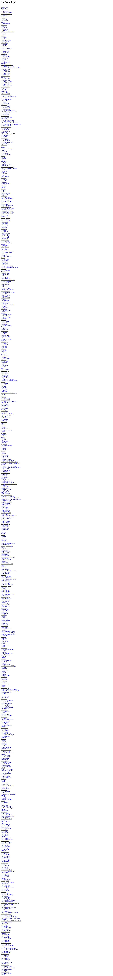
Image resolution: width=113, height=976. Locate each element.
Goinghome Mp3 (5, 528)
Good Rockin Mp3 (5, 944)
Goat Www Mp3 (5, 165)
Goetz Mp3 (3, 424)
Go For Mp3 (4, 19)
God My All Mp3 (5, 247)
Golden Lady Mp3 (5, 597)
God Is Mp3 (4, 229)
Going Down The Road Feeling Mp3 (10, 497)
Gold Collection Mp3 (6, 551)
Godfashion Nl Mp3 (5, 336)
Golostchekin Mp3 (5, 664)
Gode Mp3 (3, 333)
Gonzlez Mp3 (4, 792)
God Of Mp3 (4, 248)
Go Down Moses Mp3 (6, 12)
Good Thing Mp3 (5, 958)
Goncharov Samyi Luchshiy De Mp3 (10, 690)
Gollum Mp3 (4, 656)
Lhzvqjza (3, 327)
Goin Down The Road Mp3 (7, 460)
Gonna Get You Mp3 (6, 766)
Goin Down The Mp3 (6, 459)
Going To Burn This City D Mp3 (9, 515)
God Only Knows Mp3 (6, 256)
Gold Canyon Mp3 (5, 544)
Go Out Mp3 (4, 45)
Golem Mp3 (4, 638)
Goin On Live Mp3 (5, 473)
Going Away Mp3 (5, 486)
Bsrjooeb (3, 754)
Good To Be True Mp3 (6, 973)
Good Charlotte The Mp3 (7, 839)
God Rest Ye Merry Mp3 (7, 266)
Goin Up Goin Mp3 (5, 479)
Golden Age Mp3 (5, 569)
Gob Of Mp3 (4, 174)
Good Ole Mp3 (4, 929)
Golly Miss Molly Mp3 (6, 660)
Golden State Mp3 (5, 604)
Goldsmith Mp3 (4, 627)
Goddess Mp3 (4, 328)
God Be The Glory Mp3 (6, 198)
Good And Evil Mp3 (6, 828)
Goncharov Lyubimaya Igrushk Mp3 (9, 689)
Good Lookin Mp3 (5, 885)
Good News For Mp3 (6, 914)
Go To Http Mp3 (5, 116)
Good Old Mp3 (4, 926)
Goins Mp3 (3, 530)
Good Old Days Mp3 (6, 927)
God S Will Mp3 (5, 282)
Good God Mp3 (4, 867)
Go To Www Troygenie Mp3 (8, 134)
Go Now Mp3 (4, 43)
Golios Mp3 (3, 652)
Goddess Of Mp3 (5, 329)
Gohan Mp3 (4, 448)
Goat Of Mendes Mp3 (6, 164)
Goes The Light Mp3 (6, 415)
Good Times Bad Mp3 (6, 966)
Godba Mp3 (4, 309)
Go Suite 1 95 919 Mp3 (6, 83)
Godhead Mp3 (4, 344)
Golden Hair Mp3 (5, 593)
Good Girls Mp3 (5, 865)
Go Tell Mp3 (4, 89)
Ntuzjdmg (3, 175)
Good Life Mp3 (4, 883)
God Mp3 (3, 190)
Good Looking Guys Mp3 (7, 887)
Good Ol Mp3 (4, 925)
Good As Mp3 (4, 830)
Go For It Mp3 (4, 21)
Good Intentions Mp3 (6, 879)
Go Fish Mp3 (4, 18)
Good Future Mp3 (5, 861)
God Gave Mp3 (4, 222)
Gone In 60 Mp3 (5, 718)
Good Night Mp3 (5, 923)
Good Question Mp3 (6, 938)
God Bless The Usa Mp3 (7, 213)
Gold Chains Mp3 (5, 548)
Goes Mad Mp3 (4, 408)
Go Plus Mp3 (4, 47)
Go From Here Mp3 (5, 23)
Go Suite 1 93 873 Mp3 (6, 81)
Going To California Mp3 (7, 517)
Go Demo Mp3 (4, 9)
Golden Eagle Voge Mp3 (7, 584)
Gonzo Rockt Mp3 (5, 798)
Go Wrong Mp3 (4, 143)
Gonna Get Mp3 (5, 763)
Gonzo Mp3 (4, 797)
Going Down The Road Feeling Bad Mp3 (11, 499)
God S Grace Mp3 (5, 273)
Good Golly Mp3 (5, 868)
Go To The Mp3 (5, 129)
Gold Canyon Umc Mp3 (7, 546)
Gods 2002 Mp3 (5, 369)
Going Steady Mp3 (5, 511)
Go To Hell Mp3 (5, 114)
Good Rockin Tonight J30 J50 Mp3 (9, 950)
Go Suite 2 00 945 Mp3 (6, 85)
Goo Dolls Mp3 (4, 802)
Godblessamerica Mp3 (6, 314)
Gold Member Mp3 (5, 555)
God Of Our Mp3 (5, 249)
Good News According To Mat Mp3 (9, 912)
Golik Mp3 (3, 650)
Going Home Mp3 (5, 503)
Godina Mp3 (4, 346)
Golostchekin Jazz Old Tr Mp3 (8, 666)
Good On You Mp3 (5, 932)
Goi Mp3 (3, 452)
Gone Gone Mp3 (5, 714)
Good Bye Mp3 (4, 835)
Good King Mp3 (5, 881)
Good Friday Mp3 (5, 857)
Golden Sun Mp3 (5, 605)
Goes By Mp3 (4, 404)
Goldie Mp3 (4, 615)
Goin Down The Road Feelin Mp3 (9, 462)
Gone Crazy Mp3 (5, 704)
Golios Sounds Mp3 (5, 655)
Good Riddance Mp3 (6, 943)
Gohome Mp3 (4, 449)
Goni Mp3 (3, 741)
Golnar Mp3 (4, 661)
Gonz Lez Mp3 (4, 783)
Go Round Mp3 (4, 58)
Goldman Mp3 (4, 619)
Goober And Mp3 (5, 813)
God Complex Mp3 (5, 218)
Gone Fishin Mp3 (5, 708)
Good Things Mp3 (5, 959)
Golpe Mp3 (3, 667)
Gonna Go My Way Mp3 (7, 770)
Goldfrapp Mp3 (4, 613)
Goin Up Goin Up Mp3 (6, 481)
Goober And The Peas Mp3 (7, 816)
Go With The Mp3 (5, 140)
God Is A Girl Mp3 (5, 233)
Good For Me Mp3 (5, 854)
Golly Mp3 (3, 659)
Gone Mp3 (3, 693)
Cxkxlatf (3, 285)
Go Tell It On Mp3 (5, 94)
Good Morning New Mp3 (7, 904)
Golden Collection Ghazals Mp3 (8, 579)
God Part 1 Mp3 (5, 259)
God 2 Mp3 (3, 191)
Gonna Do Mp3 (4, 759)
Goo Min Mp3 (4, 810)
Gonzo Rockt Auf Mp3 (6, 799)
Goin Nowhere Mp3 (6, 470)
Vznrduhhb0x (4, 699)
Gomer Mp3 (4, 677)
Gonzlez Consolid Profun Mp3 (8, 794)
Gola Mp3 (3, 536)
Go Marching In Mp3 (6, 40)
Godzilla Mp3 (4, 387)
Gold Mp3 (3, 540)
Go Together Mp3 (5, 135)
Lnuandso (3, 22)
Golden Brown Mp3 (6, 576)
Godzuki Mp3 (4, 389)
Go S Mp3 (3, 59)
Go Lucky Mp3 (4, 38)
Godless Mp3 (4, 351)
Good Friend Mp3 (5, 859)
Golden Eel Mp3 (5, 587)
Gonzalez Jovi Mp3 (5, 788)
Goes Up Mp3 (4, 419)
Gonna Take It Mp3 (5, 776)
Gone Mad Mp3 (4, 722)
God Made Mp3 (4, 245)
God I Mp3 (3, 226)
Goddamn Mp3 (4, 322)
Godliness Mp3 (4, 355)
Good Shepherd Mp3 (6, 952)
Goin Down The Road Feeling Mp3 (9, 466)
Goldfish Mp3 (4, 612)
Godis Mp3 (3, 349)
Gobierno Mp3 (4, 179)
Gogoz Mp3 (4, 444)
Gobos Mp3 (3, 186)
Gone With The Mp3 (6, 733)
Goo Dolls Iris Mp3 (5, 803)
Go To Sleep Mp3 (5, 128)
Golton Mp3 (4, 668)
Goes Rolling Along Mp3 (7, 413)
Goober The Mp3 (5, 817)
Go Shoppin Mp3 (5, 60)
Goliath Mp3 (4, 648)
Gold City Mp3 (4, 550)
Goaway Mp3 (4, 171)
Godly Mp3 (3, 357)
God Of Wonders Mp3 (6, 252)
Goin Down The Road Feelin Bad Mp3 (10, 463)
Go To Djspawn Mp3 (6, 107)
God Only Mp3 (4, 255)
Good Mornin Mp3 (5, 897)
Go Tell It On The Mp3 (6, 95)
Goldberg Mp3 (4, 562)
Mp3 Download (4, 7)
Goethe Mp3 (4, 420)
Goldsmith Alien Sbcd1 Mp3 (8, 631)
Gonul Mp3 (3, 779)
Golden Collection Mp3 (6, 577)
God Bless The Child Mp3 (7, 208)
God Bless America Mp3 (7, 205)
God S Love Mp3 (5, 276)
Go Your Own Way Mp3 (7, 149)
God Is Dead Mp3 (5, 234)
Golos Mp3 (3, 663)
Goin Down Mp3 (5, 457)
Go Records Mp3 (5, 51)
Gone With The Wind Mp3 (7, 734)
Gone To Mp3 (4, 723)
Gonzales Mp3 (4, 784)
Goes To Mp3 (4, 416)
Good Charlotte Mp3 (6, 838)
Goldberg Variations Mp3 (7, 564)
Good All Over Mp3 (6, 825)
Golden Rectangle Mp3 (6, 598)
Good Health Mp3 (5, 875)
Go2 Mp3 (3, 150)
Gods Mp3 (3, 366)
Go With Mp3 (4, 138)
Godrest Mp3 (4, 364)
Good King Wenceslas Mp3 (7, 882)
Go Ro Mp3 (4, 54)
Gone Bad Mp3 (4, 697)
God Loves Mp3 (5, 241)
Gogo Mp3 (3, 440)
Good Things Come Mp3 (7, 962)
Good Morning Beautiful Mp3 (8, 900)
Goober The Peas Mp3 (6, 819)
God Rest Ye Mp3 (5, 264)
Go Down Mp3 (4, 11)
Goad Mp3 (3, 157)
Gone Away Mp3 (5, 696)
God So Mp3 (4, 293)
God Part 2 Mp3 (5, 260)
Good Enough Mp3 (5, 846)
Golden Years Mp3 (5, 606)
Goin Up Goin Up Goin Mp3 (8, 482)
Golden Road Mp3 (5, 599)
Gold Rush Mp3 (5, 558)
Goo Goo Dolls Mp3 (6, 806)
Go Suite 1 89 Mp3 (5, 80)
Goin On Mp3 (4, 471)
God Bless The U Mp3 (6, 209)
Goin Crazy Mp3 (5, 456)
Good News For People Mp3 (8, 915)
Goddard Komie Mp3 (6, 325)
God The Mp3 (4, 296)
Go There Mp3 (4, 100)
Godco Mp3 (4, 318)
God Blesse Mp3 (5, 215)
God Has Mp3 (4, 223)
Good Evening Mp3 (5, 848)
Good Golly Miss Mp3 (6, 870)
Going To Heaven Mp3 (6, 518)
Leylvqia (3, 947)
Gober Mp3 (3, 178)
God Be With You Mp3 (6, 201)
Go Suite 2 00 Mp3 (5, 84)
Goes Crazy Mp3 (5, 405)
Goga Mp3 (3, 433)
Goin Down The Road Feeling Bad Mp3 (10, 467)
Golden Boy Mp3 (5, 573)
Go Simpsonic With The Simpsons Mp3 (10, 67)
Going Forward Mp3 (6, 500)
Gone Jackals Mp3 (5, 721)
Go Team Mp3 (4, 88)
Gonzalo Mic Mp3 (5, 791)
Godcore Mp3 (4, 320)
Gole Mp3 (3, 637)
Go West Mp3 (4, 136)
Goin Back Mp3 (5, 455)
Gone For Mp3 (4, 710)
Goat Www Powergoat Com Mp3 (9, 168)
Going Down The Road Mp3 (8, 496)
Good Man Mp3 (5, 896)
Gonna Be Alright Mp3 (6, 747)
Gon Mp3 (3, 686)
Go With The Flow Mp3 (6, 142)
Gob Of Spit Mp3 (5, 176)
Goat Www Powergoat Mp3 (7, 167)
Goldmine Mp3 (4, 621)
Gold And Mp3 (4, 542)
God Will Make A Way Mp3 (7, 304)
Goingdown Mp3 (5, 526)
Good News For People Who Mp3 (9, 916)
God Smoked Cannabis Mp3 (8, 292)
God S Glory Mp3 (5, 270)
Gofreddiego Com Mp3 (6, 430)
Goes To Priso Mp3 (5, 417)
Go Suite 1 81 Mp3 (5, 73)
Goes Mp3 (3, 397)
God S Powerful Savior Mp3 (8, 280)
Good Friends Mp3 (5, 860)
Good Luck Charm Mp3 (6, 894)
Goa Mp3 (3, 156)
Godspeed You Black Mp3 (7, 379)
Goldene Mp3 (4, 608)
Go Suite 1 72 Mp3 (5, 70)
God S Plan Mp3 (5, 277)
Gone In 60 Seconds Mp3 (7, 719)
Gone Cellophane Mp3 (6, 703)
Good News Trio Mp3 (6, 922)
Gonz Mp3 (3, 780)
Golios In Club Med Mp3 (7, 653)
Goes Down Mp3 (5, 406)
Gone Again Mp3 (5, 695)
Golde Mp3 (3, 566)
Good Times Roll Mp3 (6, 969)
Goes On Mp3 (4, 411)
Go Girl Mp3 (4, 26)
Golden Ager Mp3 (5, 572)
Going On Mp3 (4, 507)
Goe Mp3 (3, 390)
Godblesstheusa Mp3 (6, 317)
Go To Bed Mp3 (5, 103)
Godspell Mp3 (4, 383)
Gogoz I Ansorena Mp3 (6, 445)
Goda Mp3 (3, 306)
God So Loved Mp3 (5, 295)
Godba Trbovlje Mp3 (6, 310)
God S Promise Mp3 (6, 281)
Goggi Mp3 (3, 434)
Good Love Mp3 (5, 889)
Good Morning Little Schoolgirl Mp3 (10, 903)
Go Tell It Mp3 (4, 92)
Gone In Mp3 (4, 717)
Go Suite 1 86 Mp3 (5, 76)
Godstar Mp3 (4, 384)
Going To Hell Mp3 (5, 521)
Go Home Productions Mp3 (7, 32)
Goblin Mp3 (4, 182)
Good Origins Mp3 (5, 934)
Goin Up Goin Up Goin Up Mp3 (9, 484)
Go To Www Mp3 (5, 131)
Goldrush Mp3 (4, 626)
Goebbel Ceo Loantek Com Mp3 (9, 393)
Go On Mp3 (4, 44)
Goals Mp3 (3, 160)
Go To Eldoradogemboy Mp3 (8, 110)
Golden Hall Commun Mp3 (7, 594)
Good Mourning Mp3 (6, 908)
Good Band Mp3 (5, 832)
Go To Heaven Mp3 (5, 113)
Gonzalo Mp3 (4, 790)
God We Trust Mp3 (5, 302)
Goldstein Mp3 (4, 635)
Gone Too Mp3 (4, 728)
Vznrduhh (3, 561)
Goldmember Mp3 (5, 620)
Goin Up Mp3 (4, 477)
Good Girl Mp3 (4, 863)
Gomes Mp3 (4, 679)
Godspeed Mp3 (4, 376)
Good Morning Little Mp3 (7, 901)
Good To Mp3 (4, 970)
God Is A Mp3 (4, 231)
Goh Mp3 (3, 446)
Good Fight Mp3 (5, 852)
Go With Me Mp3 (5, 139)
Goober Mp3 (4, 812)
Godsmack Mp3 (4, 375)
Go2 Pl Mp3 (4, 151)
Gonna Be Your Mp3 (6, 751)
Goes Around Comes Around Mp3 (9, 401)
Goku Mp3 (3, 532)
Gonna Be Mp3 (4, 746)
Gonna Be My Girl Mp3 (6, 750)
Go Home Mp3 (4, 30)
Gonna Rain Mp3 (5, 774)
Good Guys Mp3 (5, 874)
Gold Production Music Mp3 (8, 557)
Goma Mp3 (3, 674)
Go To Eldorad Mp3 (6, 109)
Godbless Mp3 (4, 311)
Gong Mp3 (3, 739)
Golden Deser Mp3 (5, 580)
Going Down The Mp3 (6, 495)
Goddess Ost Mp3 (5, 331)
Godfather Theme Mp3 (6, 339)
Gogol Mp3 (3, 442)
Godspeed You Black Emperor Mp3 (9, 380)
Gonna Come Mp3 (5, 757)
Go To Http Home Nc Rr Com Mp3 (9, 123)
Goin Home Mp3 (5, 468)
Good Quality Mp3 (5, 937)
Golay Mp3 (3, 539)
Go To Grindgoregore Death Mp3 (9, 111)
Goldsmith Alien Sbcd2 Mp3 (8, 632)
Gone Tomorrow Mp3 (6, 725)
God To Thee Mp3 (5, 298)
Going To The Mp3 (5, 522)
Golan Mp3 (3, 537)
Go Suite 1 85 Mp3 (5, 74)
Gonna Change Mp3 (6, 755)
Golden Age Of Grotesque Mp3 (8, 570)
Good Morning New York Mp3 (8, 907)
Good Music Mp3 (5, 910)
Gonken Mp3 (4, 743)
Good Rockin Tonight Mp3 (7, 945)
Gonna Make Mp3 (5, 772)
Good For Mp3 (4, 853)
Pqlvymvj (3, 382)
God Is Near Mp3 (5, 237)
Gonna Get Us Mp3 (5, 765)
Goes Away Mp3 (5, 402)
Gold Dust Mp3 (4, 554)
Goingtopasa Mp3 (5, 529)
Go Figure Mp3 (4, 16)
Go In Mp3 (3, 33)
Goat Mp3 (3, 162)
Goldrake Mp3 (4, 624)
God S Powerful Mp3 (6, 278)
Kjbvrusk (3, 864)
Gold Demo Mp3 (5, 553)
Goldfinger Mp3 (5, 610)
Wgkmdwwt (4, 91)
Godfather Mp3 (4, 338)
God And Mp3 (4, 194)
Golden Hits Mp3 (5, 595)
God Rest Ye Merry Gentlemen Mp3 (9, 267)
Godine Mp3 (4, 347)
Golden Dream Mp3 (5, 581)
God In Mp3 (4, 227)
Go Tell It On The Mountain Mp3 (9, 96)
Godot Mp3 (3, 360)
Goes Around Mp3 (5, 400)
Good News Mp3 (5, 911)
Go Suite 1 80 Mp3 (5, 72)
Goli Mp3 (3, 646)
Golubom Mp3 (4, 670)
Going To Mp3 (4, 514)
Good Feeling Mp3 (5, 849)
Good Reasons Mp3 (5, 941)
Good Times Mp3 (5, 965)
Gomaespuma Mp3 (5, 675)
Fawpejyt (3, 244)
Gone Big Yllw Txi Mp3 (7, 700)
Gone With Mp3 (5, 732)
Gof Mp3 (3, 426)
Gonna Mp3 (4, 744)
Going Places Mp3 (5, 510)
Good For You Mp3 (5, 856)
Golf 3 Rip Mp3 (4, 641)
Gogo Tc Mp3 (4, 441)
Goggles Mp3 (4, 435)
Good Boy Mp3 (4, 834)
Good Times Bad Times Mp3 (8, 967)
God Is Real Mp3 (5, 238)
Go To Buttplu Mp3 (5, 106)
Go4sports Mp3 (4, 153)
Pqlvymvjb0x (4, 492)
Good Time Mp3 (5, 963)
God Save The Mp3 (5, 288)
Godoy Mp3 (4, 362)
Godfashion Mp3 (5, 335)
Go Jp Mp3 (3, 34)
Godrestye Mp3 (4, 365)
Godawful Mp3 (4, 307)
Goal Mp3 (3, 158)
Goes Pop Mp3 (4, 412)
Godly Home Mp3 (5, 358)
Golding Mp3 (4, 617)
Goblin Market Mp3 (5, 183)
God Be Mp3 (4, 196)
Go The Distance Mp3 (6, 99)
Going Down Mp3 (5, 493)
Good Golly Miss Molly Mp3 (8, 871)
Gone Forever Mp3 (5, 711)
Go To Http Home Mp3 (6, 117)
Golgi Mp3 (3, 642)
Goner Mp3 (3, 737)
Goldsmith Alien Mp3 (6, 628)
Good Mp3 (3, 820)
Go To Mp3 (3, 102)
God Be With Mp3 (5, 200)
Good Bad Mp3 (4, 831)
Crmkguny (3, 230)
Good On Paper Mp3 (6, 930)
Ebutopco (3, 258)
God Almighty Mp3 (5, 193)
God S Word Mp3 (5, 284)
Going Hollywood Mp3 (6, 502)
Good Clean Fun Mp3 (6, 842)
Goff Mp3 (3, 427)
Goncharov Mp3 (5, 688)
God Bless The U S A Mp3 (7, 212)
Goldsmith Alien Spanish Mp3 (8, 634)
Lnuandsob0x (4, 161)
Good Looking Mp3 (5, 886)
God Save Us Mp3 (5, 291)
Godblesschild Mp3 (5, 315)
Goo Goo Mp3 (4, 805)
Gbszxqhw (3, 878)
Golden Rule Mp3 (5, 601)
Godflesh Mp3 (4, 342)
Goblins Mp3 (4, 185)
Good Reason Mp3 (5, 940)
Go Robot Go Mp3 (5, 56)
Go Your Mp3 (4, 145)
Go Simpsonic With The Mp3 (8, 66)
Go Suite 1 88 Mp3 (5, 78)
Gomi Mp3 (3, 682)
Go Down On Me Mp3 (6, 14)
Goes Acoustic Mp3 (5, 398)
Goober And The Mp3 (6, 814)
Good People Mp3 (5, 936)
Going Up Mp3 (4, 525)
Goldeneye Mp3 (5, 609)
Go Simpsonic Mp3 (5, 62)
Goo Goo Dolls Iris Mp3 (7, 808)
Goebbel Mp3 (4, 391)
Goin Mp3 (3, 453)
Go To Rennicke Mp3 (6, 127)
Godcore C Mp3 (5, 321)
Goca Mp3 (3, 187)
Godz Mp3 (3, 386)
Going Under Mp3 (5, 524)
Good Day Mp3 (4, 845)
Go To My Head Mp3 (6, 125)
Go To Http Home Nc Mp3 (7, 120)
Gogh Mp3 (3, 438)
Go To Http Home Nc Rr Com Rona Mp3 (11, 124)
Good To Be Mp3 (5, 972)
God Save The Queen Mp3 (7, 289)
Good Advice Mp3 (5, 821)
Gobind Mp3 (4, 180)
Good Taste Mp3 (5, 956)
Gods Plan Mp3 (4, 373)
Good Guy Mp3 (4, 872)
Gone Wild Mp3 (5, 730)
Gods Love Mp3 (5, 371)
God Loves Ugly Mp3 (6, 242)
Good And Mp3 (4, 827)
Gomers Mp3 (4, 678)
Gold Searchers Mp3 (6, 559)
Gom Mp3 (3, 672)
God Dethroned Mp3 (6, 220)
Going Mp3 (3, 485)
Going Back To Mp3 (6, 489)
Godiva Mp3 (4, 350)
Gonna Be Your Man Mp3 (7, 752)
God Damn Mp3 (5, 219)
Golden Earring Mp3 (6, 586)
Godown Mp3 (4, 361)
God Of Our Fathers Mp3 (7, 251)
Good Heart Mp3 (5, 876)
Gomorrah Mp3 (4, 683)
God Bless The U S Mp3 (7, 211)
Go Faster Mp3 (4, 15)
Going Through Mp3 (6, 513)
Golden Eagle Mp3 (5, 583)
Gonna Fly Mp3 (4, 761)
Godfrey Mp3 (4, 343)
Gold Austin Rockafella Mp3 (8, 543)
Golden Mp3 (4, 568)
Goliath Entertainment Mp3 (7, 649)
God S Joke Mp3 (5, 274)
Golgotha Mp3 (4, 645)
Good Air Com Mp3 (6, 824)
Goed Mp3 (3, 394)
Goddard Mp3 (4, 324)
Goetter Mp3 (4, 422)
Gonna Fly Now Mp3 (6, 762)
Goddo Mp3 (4, 332)
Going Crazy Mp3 (5, 491)
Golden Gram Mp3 (5, 591)
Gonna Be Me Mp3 (5, 748)
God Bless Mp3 (4, 204)
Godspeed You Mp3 (5, 378)
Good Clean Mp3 (5, 841)
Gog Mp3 (3, 431)
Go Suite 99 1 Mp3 (5, 87)
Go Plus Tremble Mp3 (6, 48)
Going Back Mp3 (5, 488)
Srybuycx (3, 313)
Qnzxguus (3, 850)
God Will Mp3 (4, 303)
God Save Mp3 (4, 287)
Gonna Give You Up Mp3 (7, 769)
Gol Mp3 (3, 535)
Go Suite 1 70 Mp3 (5, 69)
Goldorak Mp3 (4, 623)
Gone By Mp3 (4, 701)
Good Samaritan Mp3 (6, 951)
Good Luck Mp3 (5, 893)
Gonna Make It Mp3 (6, 773)
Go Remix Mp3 (4, 52)
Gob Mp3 (3, 172)
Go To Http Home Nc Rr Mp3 (8, 121)
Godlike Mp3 (4, 353)
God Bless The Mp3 (6, 207)
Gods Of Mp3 (4, 372)
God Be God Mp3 (5, 197)
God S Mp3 (3, 269)
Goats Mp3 (3, 169)
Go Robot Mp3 (4, 55)
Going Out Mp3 (4, 508)
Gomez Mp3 (4, 681)
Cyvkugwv (3, 340)
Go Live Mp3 (4, 37)
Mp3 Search (4, 8)
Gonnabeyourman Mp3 (6, 777)
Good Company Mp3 (6, 843)
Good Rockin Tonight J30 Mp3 (8, 948)
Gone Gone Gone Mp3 (6, 715)
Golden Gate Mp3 (5, 590)
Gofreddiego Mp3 (5, 428)
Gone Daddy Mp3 (5, 706)
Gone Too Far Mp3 (5, 729)
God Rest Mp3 (4, 263)
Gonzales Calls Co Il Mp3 (7, 785)
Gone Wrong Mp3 (5, 736)
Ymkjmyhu (3, 299)
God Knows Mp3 (5, 240)
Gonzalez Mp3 (4, 787)
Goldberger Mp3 (5, 565)
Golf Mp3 (3, 639)
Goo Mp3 (3, 801)
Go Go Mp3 (4, 27)
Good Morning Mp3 (6, 899)
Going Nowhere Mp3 (6, 504)
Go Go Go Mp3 (4, 29)
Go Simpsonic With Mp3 (7, 65)
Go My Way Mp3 (5, 41)
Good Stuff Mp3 (5, 955)
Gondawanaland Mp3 (6, 692)
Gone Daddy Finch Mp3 (7, 707)
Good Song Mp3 (5, 954)
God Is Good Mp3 (5, 236)
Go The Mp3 (4, 98)
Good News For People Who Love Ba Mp (11, 921)
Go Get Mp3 (4, 25)
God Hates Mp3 (4, 225)
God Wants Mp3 (5, 300)
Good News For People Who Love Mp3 (10, 918)
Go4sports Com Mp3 (6, 154)
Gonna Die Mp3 (5, 758)
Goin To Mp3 (4, 475)
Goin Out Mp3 (4, 474)
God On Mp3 (4, 253)
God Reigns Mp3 (5, 262)
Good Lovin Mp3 (5, 890)
